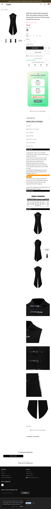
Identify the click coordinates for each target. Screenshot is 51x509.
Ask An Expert (42, 111)
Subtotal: (28, 44)
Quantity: (28, 39)
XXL (40, 35)
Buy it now (38, 52)
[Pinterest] (2, 485)
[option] (13, 24)
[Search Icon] (40, 4)
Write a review (13, 456)
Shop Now (38, 101)
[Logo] (8, 4)
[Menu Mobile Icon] (2, 4)
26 (28, 55)
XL (36, 35)
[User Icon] (44, 4)
